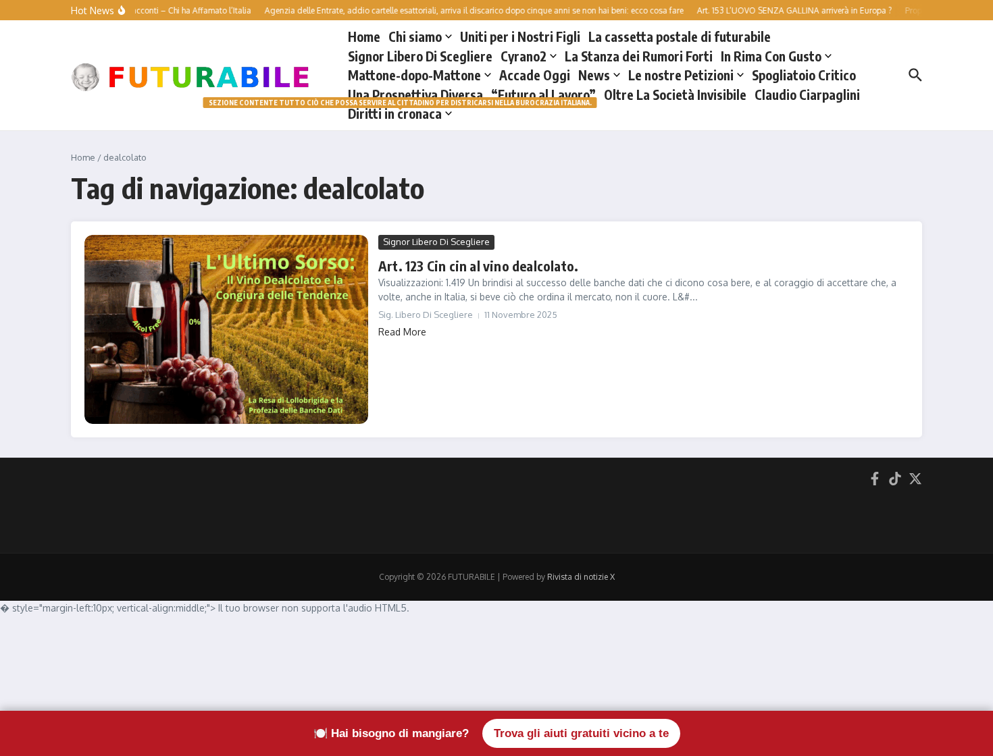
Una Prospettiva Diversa (415, 94)
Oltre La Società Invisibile (675, 94)
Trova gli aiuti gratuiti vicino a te (581, 733)
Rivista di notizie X (581, 577)
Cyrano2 (523, 56)
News (594, 75)
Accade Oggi (534, 75)
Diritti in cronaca (400, 113)
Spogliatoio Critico (804, 75)
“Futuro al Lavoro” (543, 94)
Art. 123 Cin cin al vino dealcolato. (478, 265)
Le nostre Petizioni (681, 75)
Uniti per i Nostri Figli (520, 36)
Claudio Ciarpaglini (807, 94)
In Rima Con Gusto (771, 56)
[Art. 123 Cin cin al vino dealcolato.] (226, 329)
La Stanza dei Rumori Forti (639, 56)
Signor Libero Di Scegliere (420, 56)
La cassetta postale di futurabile (679, 36)
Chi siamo (415, 36)
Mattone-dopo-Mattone (414, 75)
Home (364, 36)
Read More (402, 332)
